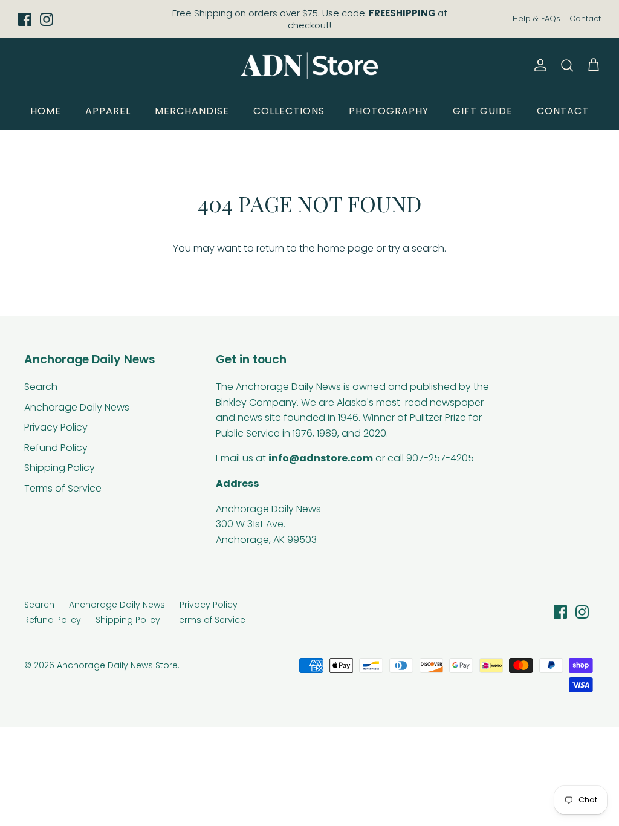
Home (45, 111)
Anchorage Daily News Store (117, 665)
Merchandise (192, 111)
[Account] (538, 65)
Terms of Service (63, 488)
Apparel (108, 111)
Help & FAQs (536, 18)
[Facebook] (24, 19)
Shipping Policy (59, 468)
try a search (416, 248)
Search (40, 387)
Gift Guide (483, 111)
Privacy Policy (56, 427)
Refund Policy (56, 448)
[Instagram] (46, 19)
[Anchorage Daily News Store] (309, 65)
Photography (389, 111)
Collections (289, 111)
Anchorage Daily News (76, 407)
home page (345, 248)
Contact (585, 18)
